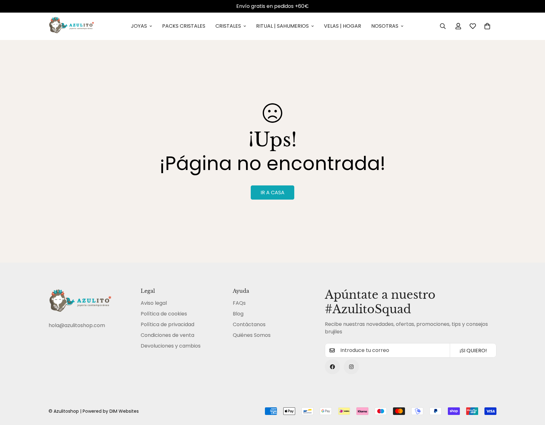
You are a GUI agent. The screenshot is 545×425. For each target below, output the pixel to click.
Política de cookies (164, 313)
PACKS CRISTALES (183, 26)
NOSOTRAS (384, 26)
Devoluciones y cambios (171, 345)
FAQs (239, 303)
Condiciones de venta (167, 335)
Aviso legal (154, 303)
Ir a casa (272, 192)
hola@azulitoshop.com (77, 325)
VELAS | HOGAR (342, 26)
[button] (487, 26)
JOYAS (139, 26)
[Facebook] (332, 366)
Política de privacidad (167, 324)
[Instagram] (351, 366)
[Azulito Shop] (71, 26)
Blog (238, 313)
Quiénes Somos (252, 335)
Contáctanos (249, 324)
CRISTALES (228, 26)
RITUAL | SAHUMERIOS (282, 26)
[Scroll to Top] (532, 390)
